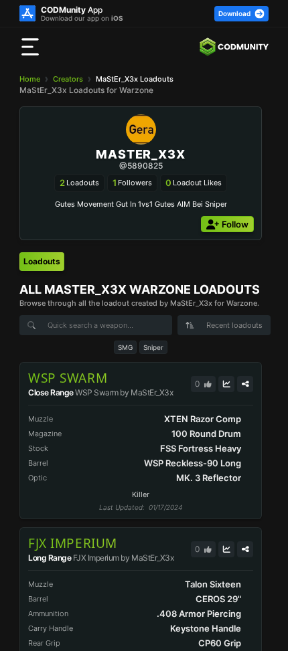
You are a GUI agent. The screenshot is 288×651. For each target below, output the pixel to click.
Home (29, 79)
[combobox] (224, 325)
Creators (68, 79)
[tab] (41, 261)
